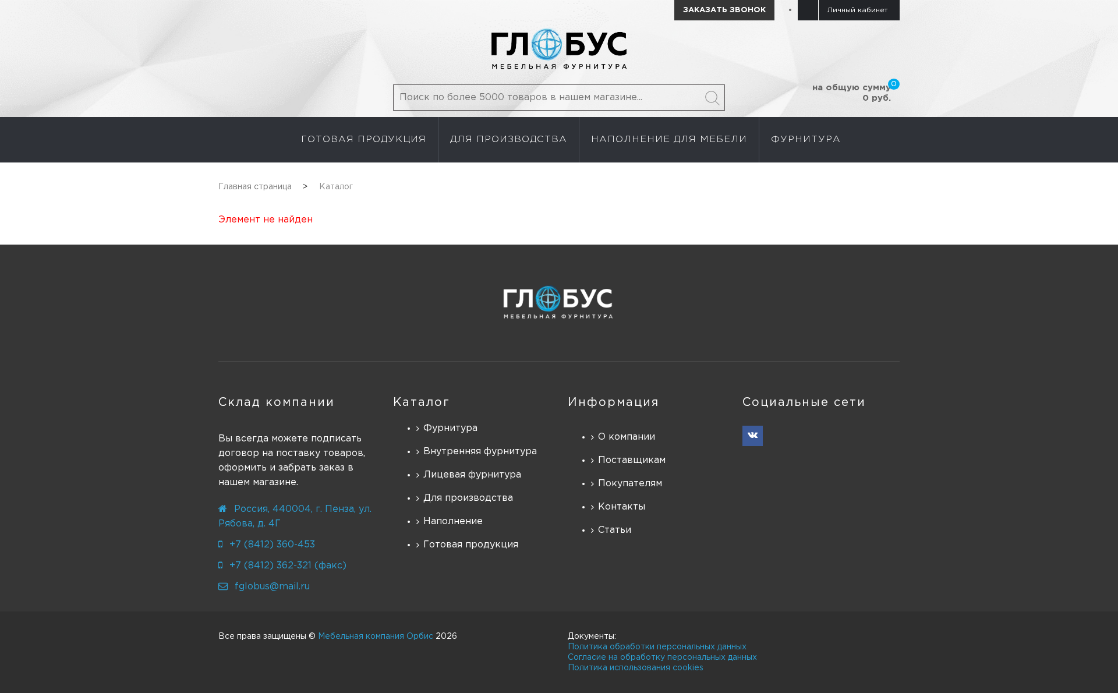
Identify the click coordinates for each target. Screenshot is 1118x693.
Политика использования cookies (635, 667)
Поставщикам (632, 460)
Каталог (421, 402)
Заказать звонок (724, 10)
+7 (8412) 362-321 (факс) (287, 565)
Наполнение (453, 521)
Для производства (468, 498)
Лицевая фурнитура (472, 475)
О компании (626, 437)
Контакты (621, 507)
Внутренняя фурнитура (480, 451)
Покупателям (630, 483)
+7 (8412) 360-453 (272, 544)
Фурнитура (450, 428)
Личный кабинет (857, 10)
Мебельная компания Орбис (375, 636)
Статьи (614, 530)
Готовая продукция (470, 544)
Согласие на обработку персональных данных (662, 657)
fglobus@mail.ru (272, 586)
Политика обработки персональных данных (657, 647)
